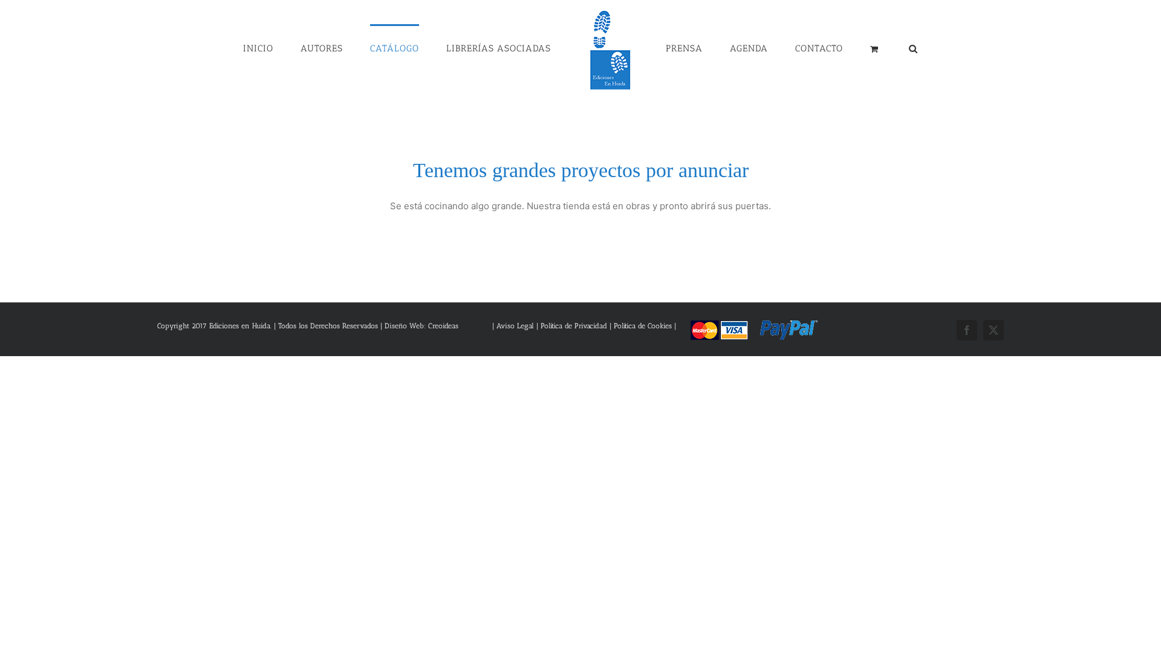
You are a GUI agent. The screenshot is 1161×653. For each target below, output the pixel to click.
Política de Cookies (643, 326)
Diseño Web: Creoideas (421, 326)
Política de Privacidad (574, 326)
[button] (851, 47)
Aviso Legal (516, 326)
